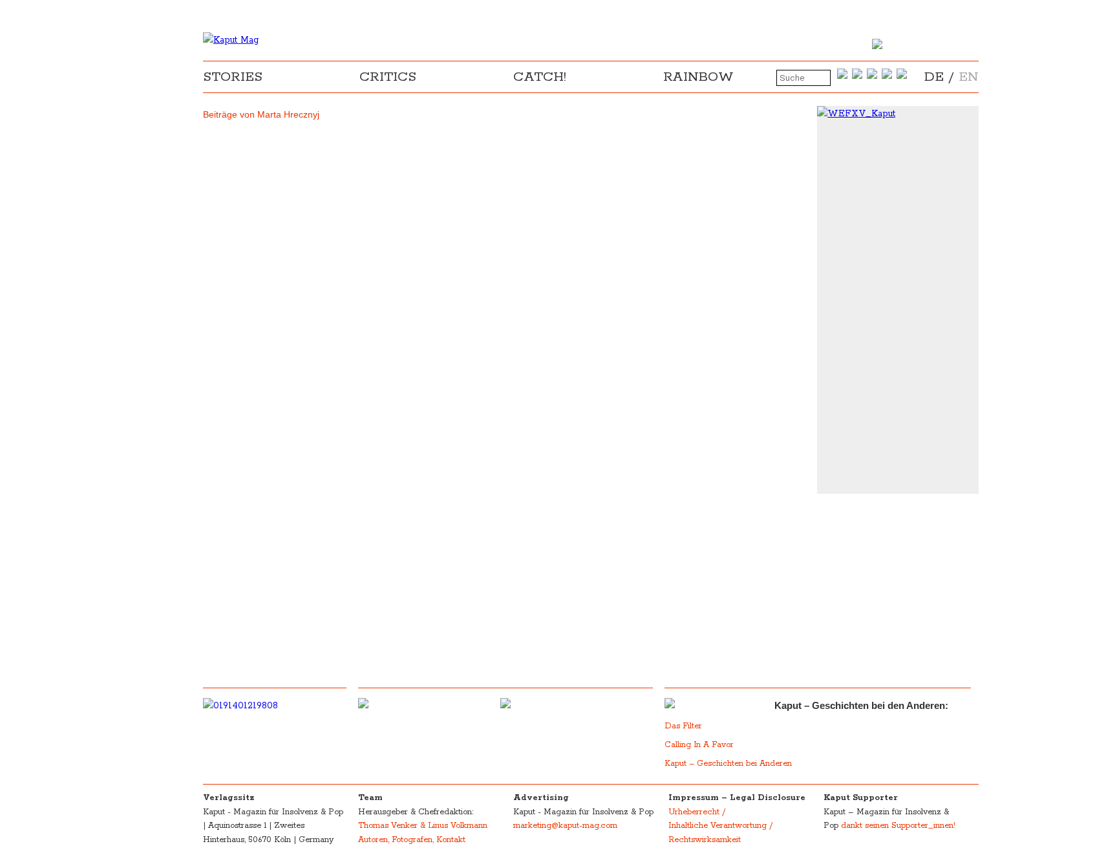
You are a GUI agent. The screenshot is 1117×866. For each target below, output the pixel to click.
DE (934, 77)
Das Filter (685, 726)
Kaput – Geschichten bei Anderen (728, 763)
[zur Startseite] (231, 40)
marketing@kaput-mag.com (565, 825)
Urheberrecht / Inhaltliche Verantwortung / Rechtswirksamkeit (720, 826)
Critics (387, 77)
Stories (232, 77)
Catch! (539, 77)
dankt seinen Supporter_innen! (898, 825)
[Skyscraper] (898, 113)
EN (969, 77)
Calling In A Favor (699, 745)
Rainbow (698, 77)
